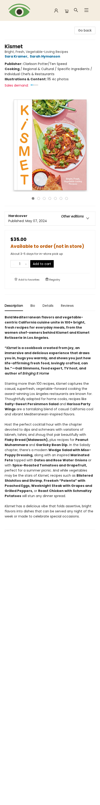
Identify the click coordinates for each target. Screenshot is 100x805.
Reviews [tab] (67, 305)
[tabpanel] (50, 422)
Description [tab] (14, 305)
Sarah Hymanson (45, 56)
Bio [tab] (32, 305)
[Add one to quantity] (26, 263)
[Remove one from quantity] (14, 263)
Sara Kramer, (17, 56)
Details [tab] (48, 305)
